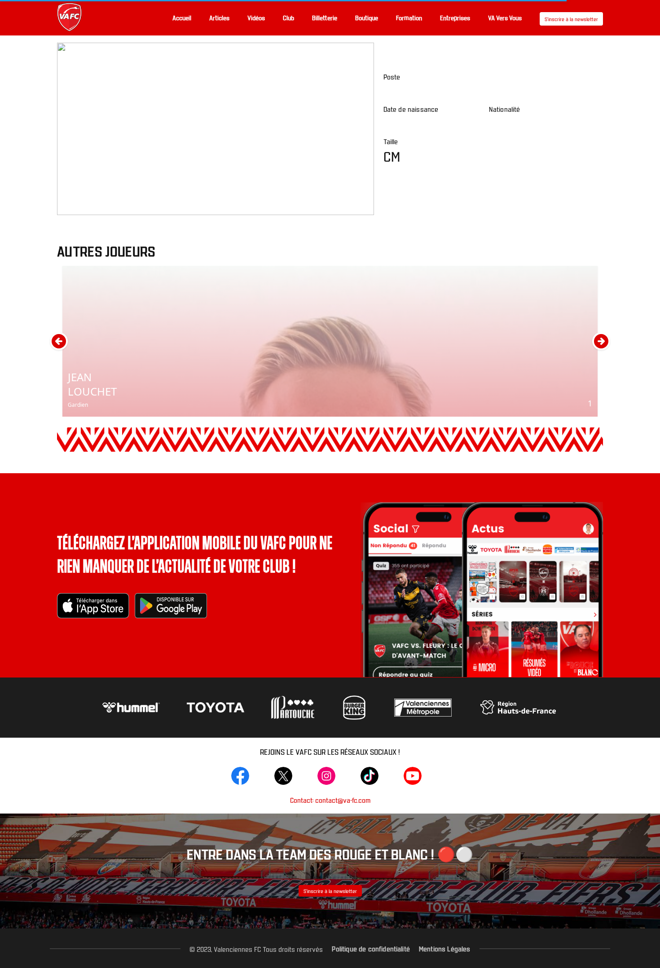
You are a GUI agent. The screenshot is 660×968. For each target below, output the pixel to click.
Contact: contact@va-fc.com (330, 800)
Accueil (181, 18)
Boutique (366, 18)
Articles (219, 18)
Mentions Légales (445, 948)
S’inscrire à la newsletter (571, 19)
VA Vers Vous (505, 18)
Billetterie (324, 18)
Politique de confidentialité (370, 948)
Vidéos (256, 18)
